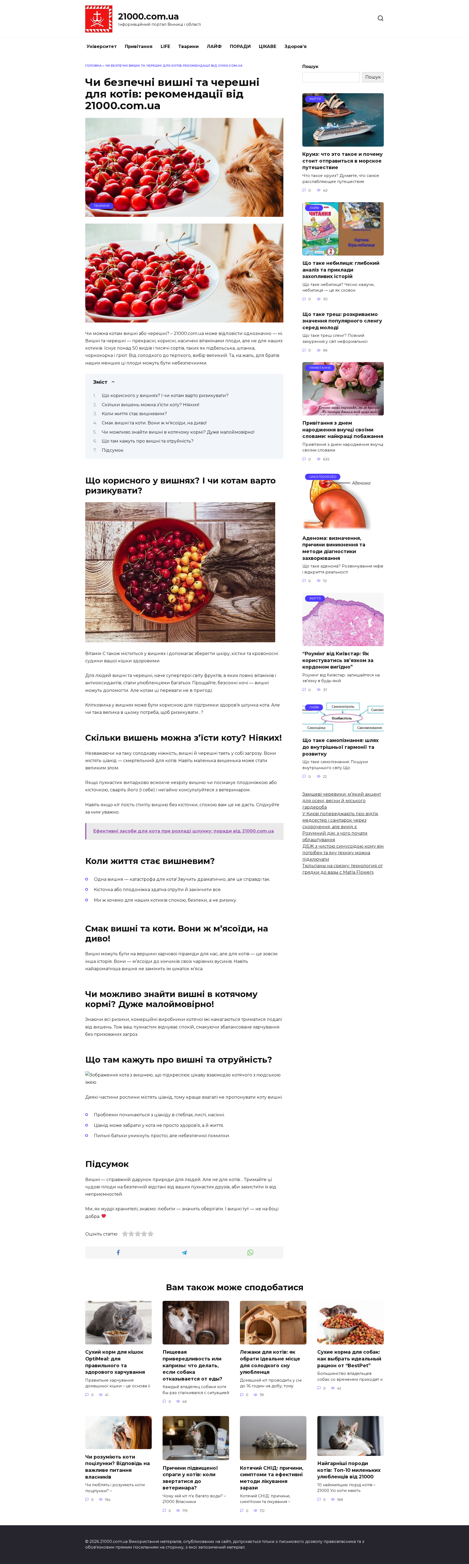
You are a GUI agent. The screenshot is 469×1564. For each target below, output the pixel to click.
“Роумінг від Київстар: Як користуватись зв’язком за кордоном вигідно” (337, 660)
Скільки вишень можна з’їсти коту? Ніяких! (150, 404)
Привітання (139, 46)
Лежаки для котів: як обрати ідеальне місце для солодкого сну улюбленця (270, 1362)
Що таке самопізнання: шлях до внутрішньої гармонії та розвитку (340, 746)
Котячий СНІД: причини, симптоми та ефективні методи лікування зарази (271, 1478)
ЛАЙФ (214, 46)
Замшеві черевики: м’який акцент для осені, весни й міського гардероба (341, 801)
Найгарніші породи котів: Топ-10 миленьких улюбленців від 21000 (349, 1469)
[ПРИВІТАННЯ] (343, 412)
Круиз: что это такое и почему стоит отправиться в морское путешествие (342, 160)
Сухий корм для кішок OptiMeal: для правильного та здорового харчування (115, 1362)
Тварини (188, 46)
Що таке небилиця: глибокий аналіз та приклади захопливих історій (340, 269)
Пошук (310, 66)
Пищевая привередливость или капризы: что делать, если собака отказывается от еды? (192, 1365)
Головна (93, 65)
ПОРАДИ (240, 46)
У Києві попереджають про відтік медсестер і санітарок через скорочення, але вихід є (340, 820)
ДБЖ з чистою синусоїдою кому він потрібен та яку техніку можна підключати (343, 853)
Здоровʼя (295, 46)
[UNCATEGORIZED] (336, 527)
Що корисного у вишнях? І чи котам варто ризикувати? (165, 395)
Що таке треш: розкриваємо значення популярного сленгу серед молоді (342, 320)
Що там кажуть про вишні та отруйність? (148, 441)
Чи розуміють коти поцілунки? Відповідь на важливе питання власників (117, 1466)
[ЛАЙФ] (343, 252)
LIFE (165, 46)
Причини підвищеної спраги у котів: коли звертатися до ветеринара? (190, 1478)
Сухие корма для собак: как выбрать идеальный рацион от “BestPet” (349, 1358)
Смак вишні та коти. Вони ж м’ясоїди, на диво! (154, 422)
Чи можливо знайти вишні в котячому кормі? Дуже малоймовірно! (178, 432)
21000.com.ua (148, 16)
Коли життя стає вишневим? (134, 413)
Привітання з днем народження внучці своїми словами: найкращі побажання (342, 429)
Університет (102, 46)
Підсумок (112, 450)
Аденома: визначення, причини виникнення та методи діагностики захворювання (333, 548)
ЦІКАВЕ (267, 46)
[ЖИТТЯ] (343, 143)
